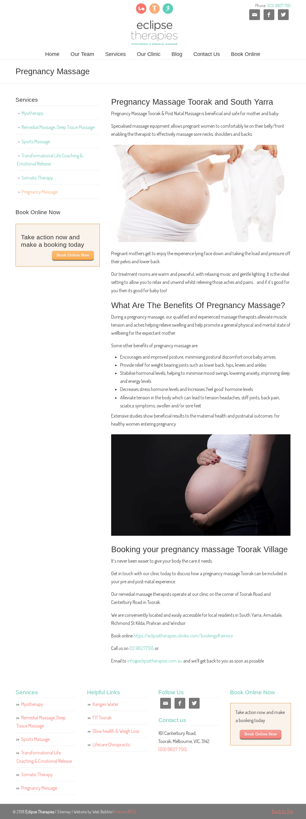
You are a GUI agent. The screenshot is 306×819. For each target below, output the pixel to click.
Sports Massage (36, 141)
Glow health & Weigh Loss (116, 731)
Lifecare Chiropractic (112, 745)
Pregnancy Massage (39, 192)
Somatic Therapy (37, 178)
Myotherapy (32, 113)
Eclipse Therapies (153, 24)
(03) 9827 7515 (278, 5)
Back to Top (282, 811)
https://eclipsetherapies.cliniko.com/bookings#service (183, 636)
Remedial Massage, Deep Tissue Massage (58, 127)
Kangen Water (105, 704)
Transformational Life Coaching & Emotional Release (50, 160)
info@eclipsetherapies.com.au (154, 661)
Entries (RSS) (125, 811)
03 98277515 (141, 648)
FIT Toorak (102, 718)
